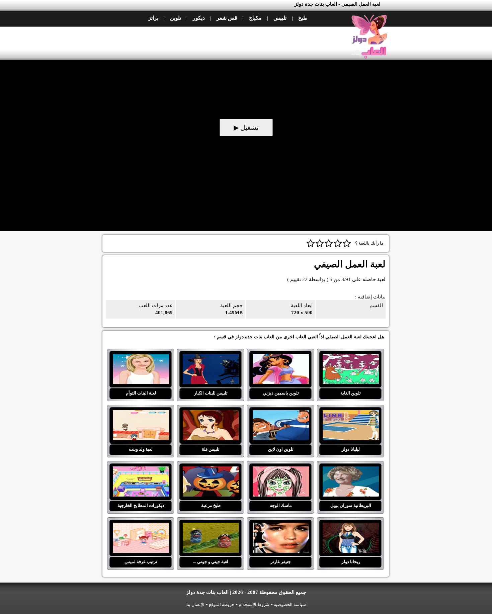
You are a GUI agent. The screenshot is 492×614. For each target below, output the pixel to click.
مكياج (255, 18)
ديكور (199, 18)
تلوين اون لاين (280, 414)
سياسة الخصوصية (290, 604)
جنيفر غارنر (280, 527)
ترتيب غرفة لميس (140, 527)
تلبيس (279, 18)
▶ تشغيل (246, 127)
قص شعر (227, 18)
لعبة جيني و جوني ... (210, 527)
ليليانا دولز (350, 414)
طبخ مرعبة (210, 470)
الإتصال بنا (195, 604)
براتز (153, 18)
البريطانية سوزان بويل (350, 470)
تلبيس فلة (210, 414)
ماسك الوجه (280, 470)
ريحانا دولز (350, 527)
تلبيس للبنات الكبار (210, 358)
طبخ (303, 18)
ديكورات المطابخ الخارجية (140, 470)
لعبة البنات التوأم (140, 358)
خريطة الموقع (221, 604)
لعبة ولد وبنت (140, 414)
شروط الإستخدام (254, 604)
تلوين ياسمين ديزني (280, 358)
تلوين (175, 18)
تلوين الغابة (350, 358)
